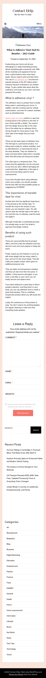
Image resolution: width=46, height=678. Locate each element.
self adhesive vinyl (21, 79)
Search (9, 428)
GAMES (10, 588)
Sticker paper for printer (14, 118)
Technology (11, 649)
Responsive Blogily (16, 674)
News (9, 637)
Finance (10, 577)
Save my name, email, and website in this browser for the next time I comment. (21, 405)
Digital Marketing (13, 555)
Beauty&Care (12, 532)
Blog (8, 544)
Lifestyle (10, 621)
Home (9, 604)
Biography (11, 538)
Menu (39, 23)
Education (11, 560)
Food (9, 582)
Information (11, 615)
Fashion (10, 571)
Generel (10, 593)
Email (9, 382)
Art (8, 527)
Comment (11, 337)
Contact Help (23, 10)
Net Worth (11, 632)
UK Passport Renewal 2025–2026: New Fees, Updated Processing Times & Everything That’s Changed (22, 478)
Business (10, 549)
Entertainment (12, 566)
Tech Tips (10, 643)
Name (8, 371)
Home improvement (15, 610)
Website (9, 393)
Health (9, 599)
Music (9, 626)
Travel (9, 654)
